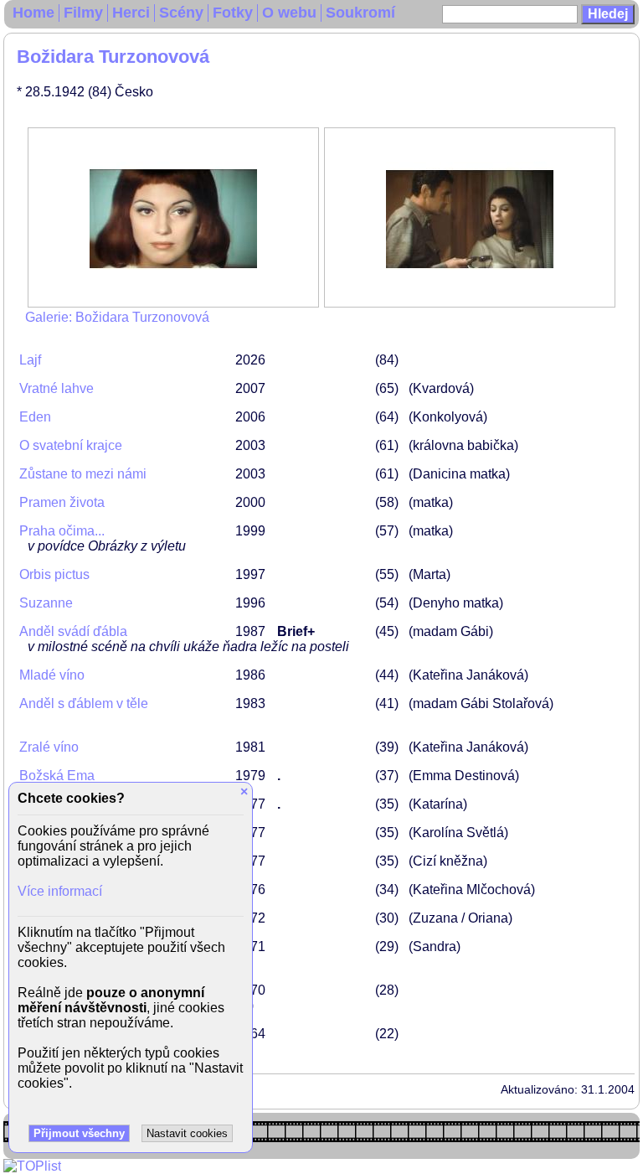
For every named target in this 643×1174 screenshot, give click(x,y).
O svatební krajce (70, 445)
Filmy (83, 12)
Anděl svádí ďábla (73, 631)
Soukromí (360, 12)
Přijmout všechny (79, 1133)
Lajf (30, 360)
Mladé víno (52, 675)
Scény (181, 12)
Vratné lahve (56, 388)
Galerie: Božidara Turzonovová (117, 317)
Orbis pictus (54, 574)
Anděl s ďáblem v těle (83, 703)
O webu (289, 12)
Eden (35, 417)
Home (33, 12)
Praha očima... (62, 531)
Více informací (60, 891)
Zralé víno (49, 747)
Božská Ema (57, 775)
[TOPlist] (32, 1166)
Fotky (233, 12)
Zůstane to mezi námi (83, 474)
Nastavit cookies (187, 1133)
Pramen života (62, 502)
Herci (131, 12)
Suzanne (46, 603)
